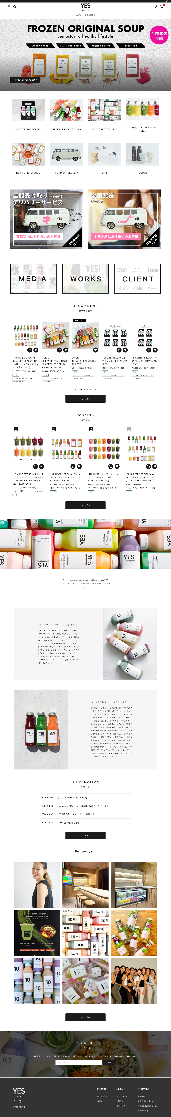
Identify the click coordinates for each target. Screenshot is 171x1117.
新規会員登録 (90, 15)
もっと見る (85, 399)
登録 (109, 1062)
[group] (85, 55)
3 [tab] (87, 389)
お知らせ (119, 1101)
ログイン (80, 15)
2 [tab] (84, 389)
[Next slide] (159, 86)
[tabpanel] (26, 350)
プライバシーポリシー (146, 1101)
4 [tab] (90, 389)
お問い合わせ (143, 1111)
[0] (161, 7)
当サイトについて (123, 1096)
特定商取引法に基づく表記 (148, 1106)
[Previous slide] (140, 86)
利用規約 (141, 1096)
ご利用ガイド (121, 1106)
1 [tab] (81, 389)
